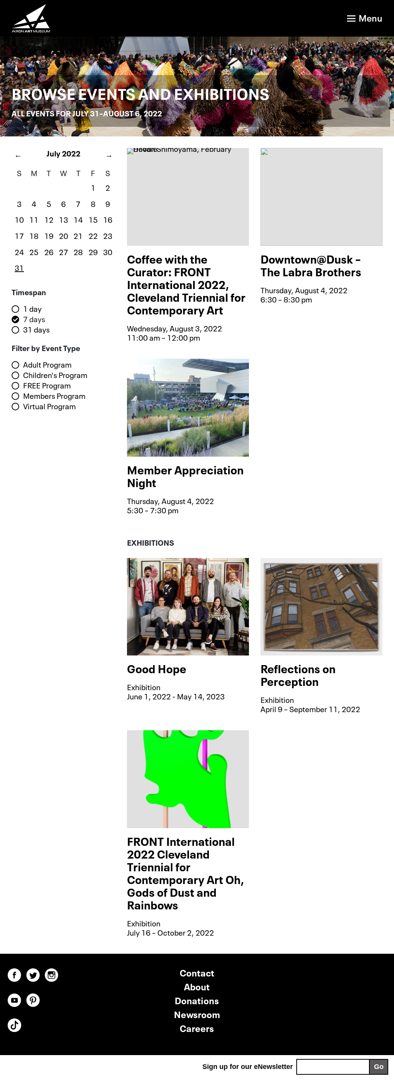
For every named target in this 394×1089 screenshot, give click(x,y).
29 (93, 251)
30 (107, 251)
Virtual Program (49, 406)
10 (19, 219)
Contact (197, 972)
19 (48, 235)
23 (107, 235)
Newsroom (197, 1013)
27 (63, 251)
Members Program (54, 396)
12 (48, 219)
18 (33, 235)
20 (63, 235)
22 (93, 235)
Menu (370, 17)
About (197, 986)
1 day (32, 309)
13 (63, 219)
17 (19, 235)
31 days (36, 329)
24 (19, 251)
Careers (197, 1027)
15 (93, 219)
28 (78, 251)
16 (107, 219)
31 (19, 267)
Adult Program (47, 365)
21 (78, 235)
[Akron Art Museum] (94, 18)
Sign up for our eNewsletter (247, 1067)
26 (48, 251)
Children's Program (55, 375)
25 (33, 251)
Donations (197, 1000)
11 (33, 219)
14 (78, 219)
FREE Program (47, 385)
